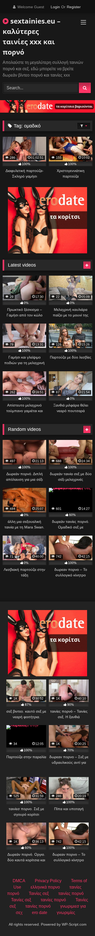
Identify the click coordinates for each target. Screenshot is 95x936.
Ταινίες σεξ (39, 893)
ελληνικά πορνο (45, 887)
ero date (39, 912)
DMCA (19, 880)
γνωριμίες (66, 912)
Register (74, 7)
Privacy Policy (48, 880)
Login (55, 7)
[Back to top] (78, 920)
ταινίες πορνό (71, 893)
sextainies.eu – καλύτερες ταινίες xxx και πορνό (31, 36)
